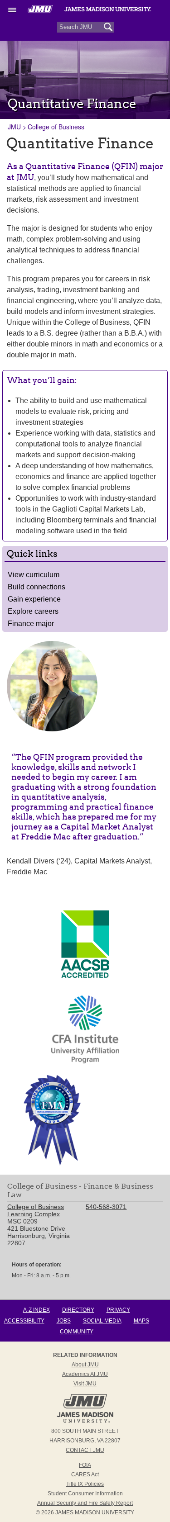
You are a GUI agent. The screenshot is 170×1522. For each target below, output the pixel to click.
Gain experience (34, 599)
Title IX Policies (85, 1484)
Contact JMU (85, 1450)
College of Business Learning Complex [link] (35, 1210)
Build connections (36, 587)
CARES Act (85, 1474)
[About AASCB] (85, 975)
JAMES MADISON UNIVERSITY (94, 1512)
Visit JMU (85, 1383)
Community (76, 1331)
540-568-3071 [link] (106, 1206)
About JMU (85, 1364)
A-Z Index (36, 1310)
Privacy (118, 1310)
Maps (141, 1321)
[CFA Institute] (85, 1029)
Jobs (64, 1321)
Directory (78, 1310)
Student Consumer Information (85, 1493)
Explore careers (33, 611)
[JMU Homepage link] (85, 1421)
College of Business (56, 126)
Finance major (31, 623)
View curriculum (33, 574)
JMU (14, 126)
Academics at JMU (85, 1374)
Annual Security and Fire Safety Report (85, 1503)
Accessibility (24, 1321)
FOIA (85, 1465)
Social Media (102, 1321)
